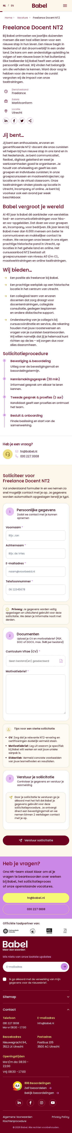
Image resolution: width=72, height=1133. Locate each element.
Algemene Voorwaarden (17, 1117)
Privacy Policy (60, 1117)
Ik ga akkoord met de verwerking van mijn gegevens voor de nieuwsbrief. (34, 980)
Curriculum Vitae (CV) (23, 651)
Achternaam (16, 545)
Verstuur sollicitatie (38, 840)
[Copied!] (30, 121)
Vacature (22, 17)
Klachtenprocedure (14, 1121)
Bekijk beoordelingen (39, 1093)
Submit (64, 966)
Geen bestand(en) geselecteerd (29, 661)
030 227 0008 (36, 909)
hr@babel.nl (36, 898)
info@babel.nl (45, 1023)
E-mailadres (16, 563)
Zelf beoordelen (35, 1088)
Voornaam (14, 527)
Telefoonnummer (19, 581)
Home (8, 17)
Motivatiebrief (17, 671)
